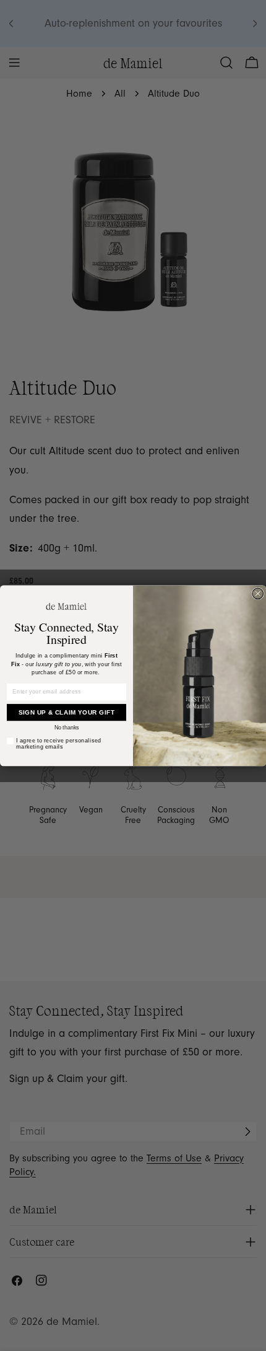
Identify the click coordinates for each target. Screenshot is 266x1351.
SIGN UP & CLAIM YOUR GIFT (66, 712)
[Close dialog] (258, 593)
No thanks (66, 727)
